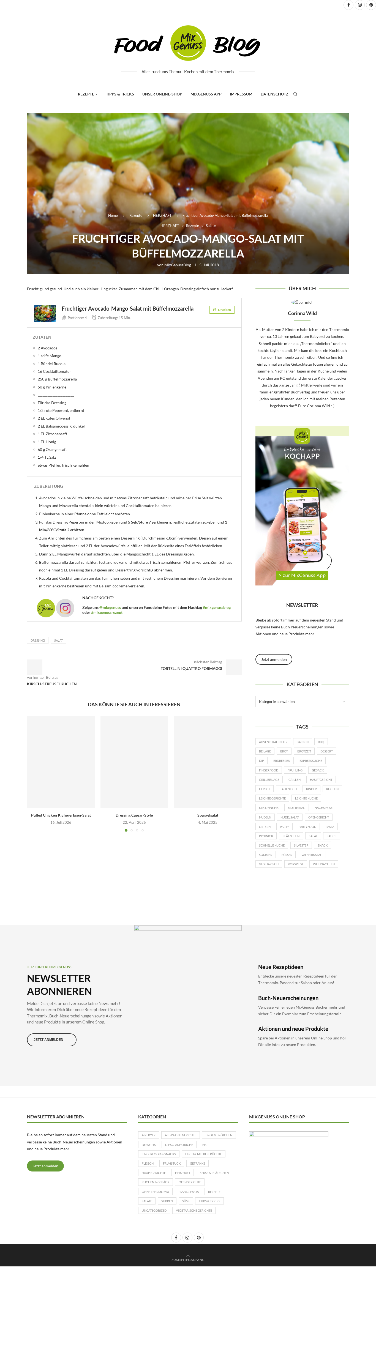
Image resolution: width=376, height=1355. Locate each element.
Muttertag (296, 807)
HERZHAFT (162, 215)
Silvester (301, 845)
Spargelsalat (207, 815)
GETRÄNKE (197, 1163)
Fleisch (148, 1163)
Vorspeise (296, 864)
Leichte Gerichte (272, 798)
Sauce (331, 836)
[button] (34, 773)
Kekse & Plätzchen (214, 1173)
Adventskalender (273, 742)
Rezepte (86, 94)
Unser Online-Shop (162, 94)
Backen (303, 742)
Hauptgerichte (154, 1173)
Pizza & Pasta (188, 1192)
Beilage (265, 751)
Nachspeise (324, 807)
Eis (204, 1144)
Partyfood (307, 826)
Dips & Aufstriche (179, 1144)
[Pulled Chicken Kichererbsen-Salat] (61, 762)
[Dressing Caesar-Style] (134, 762)
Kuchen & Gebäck (155, 1182)
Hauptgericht (321, 779)
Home (113, 215)
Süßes (287, 854)
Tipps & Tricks (120, 94)
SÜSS (185, 1201)
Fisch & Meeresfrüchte (203, 1154)
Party (284, 826)
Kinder (311, 789)
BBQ (321, 742)
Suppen (167, 1201)
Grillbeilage (269, 779)
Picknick (266, 836)
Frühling (295, 770)
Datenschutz (274, 94)
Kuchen (332, 789)
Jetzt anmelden (45, 1166)
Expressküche (310, 760)
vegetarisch (269, 864)
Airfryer (149, 1135)
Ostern (265, 826)
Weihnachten (324, 864)
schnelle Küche (272, 845)
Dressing (38, 640)
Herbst (264, 789)
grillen (294, 779)
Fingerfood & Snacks (159, 1154)
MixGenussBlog (177, 264)
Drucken (224, 310)
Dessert (326, 751)
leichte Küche (306, 798)
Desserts (149, 1144)
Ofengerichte (190, 1182)
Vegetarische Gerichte (194, 1210)
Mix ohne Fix (269, 807)
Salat (58, 640)
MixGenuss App (206, 94)
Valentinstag (311, 854)
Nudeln (265, 817)
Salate (147, 1201)
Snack (323, 845)
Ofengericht (318, 817)
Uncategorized (154, 1210)
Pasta (330, 826)
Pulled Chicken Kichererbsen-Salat (61, 815)
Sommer (265, 854)
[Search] (295, 94)
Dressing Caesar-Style (134, 815)
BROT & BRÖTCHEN (219, 1135)
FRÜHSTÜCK (172, 1163)
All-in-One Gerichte (180, 1135)
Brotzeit (304, 751)
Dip (261, 760)
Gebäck (318, 770)
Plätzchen (290, 836)
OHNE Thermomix (155, 1192)
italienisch (288, 789)
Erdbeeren (281, 760)
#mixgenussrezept (106, 612)
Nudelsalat (289, 817)
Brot (284, 751)
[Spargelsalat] (208, 762)
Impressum (241, 94)
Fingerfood (268, 770)
